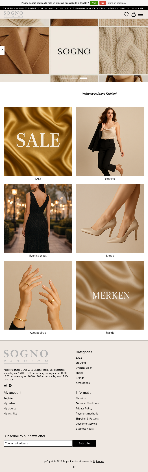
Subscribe (84, 443)
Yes (94, 3)
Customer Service (86, 423)
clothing (110, 178)
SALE (37, 178)
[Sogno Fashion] (13, 14)
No (102, 3)
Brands (110, 332)
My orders (9, 403)
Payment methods (87, 413)
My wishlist (10, 413)
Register (9, 398)
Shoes (110, 255)
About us (81, 398)
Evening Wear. (38, 255)
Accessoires (38, 332)
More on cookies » (117, 3)
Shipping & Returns (87, 418)
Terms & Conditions (88, 403)
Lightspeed (98, 461)
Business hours (85, 428)
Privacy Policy (84, 408)
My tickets (10, 408)
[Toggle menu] (140, 14)
